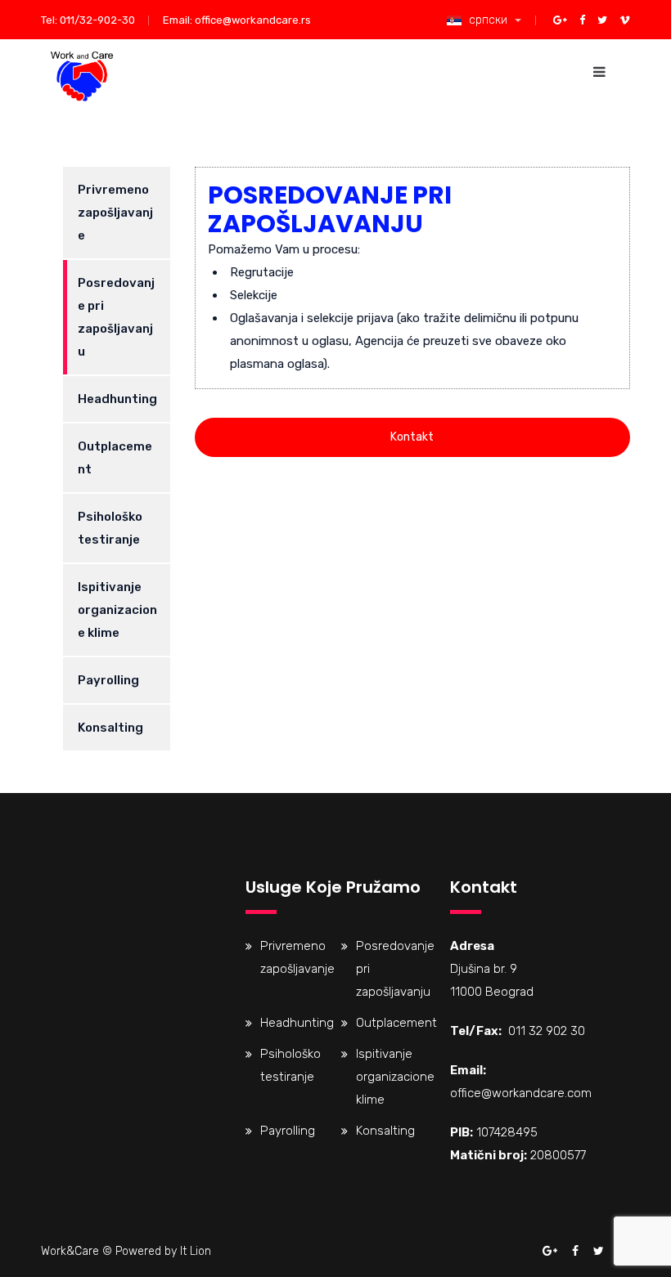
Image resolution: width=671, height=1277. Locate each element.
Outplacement (115, 458)
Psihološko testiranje (110, 528)
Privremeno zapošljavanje (115, 212)
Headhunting (117, 399)
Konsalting (110, 727)
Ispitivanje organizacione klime (117, 610)
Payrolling (108, 680)
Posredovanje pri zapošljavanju (116, 317)
